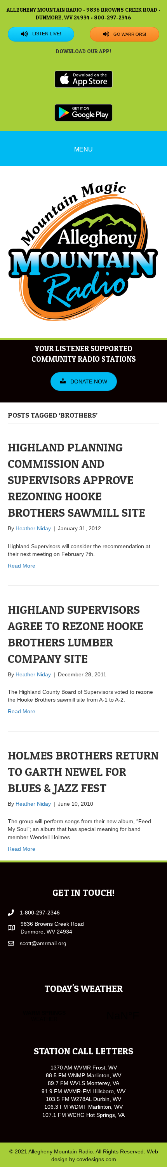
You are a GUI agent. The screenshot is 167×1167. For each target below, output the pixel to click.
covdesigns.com (96, 1159)
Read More (21, 566)
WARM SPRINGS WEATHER (83, 1016)
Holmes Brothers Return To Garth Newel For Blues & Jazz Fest (83, 771)
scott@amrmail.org (43, 943)
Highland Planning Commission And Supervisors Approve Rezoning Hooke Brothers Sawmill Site (76, 479)
